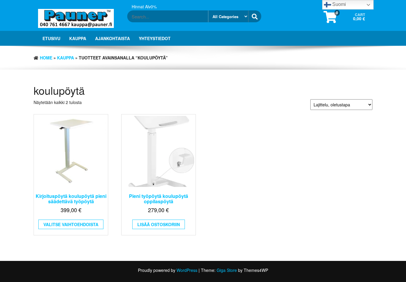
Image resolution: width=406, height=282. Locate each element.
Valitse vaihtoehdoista (70, 224)
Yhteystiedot (155, 38)
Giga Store (227, 270)
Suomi (338, 4)
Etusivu (51, 38)
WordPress (187, 270)
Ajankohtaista (112, 38)
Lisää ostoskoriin (158, 224)
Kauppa (77, 38)
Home (46, 58)
